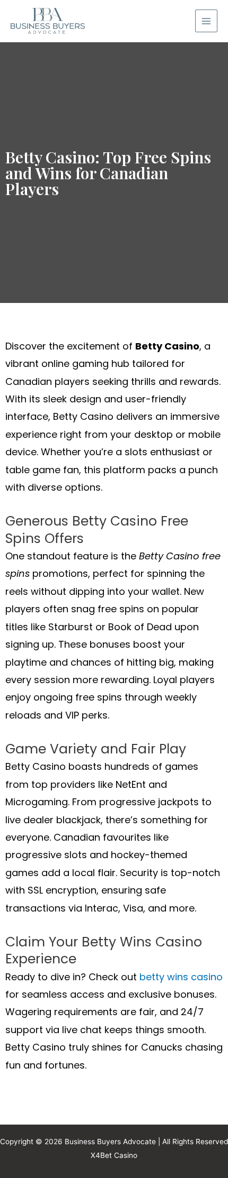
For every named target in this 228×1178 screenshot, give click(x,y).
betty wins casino (181, 976)
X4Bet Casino (114, 1155)
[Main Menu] (206, 21)
